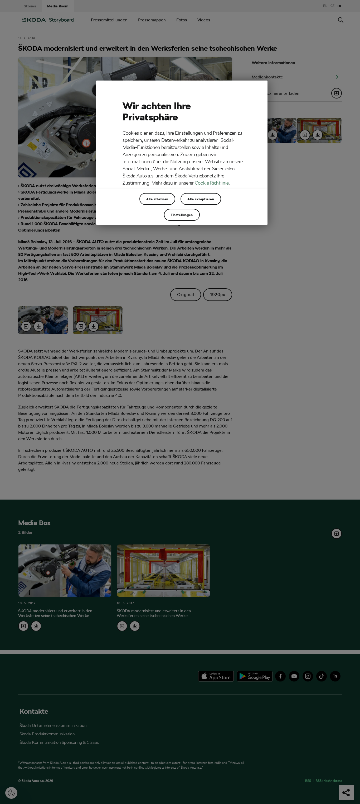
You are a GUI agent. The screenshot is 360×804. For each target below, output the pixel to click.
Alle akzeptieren (200, 199)
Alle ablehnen (157, 199)
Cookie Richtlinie (212, 183)
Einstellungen (182, 215)
